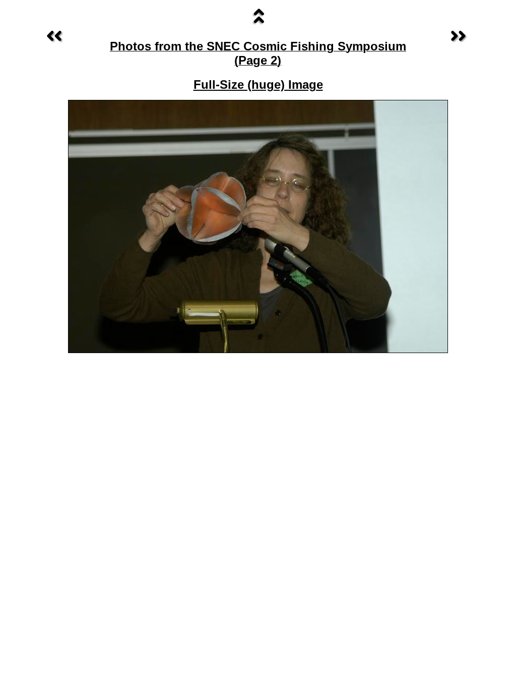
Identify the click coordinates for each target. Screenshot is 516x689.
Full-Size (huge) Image (258, 84)
